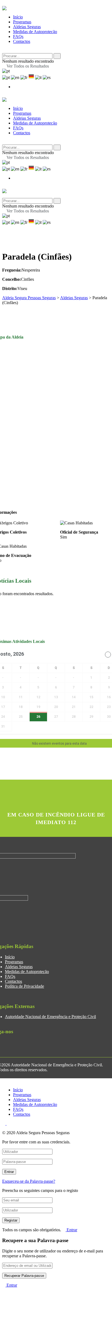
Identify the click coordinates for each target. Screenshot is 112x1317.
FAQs (18, 36)
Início (18, 17)
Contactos (21, 41)
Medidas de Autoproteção (35, 31)
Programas (22, 22)
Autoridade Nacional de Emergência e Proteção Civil (50, 1016)
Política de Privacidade (24, 986)
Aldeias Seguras (27, 26)
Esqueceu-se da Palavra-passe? (28, 1181)
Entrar (71, 1229)
